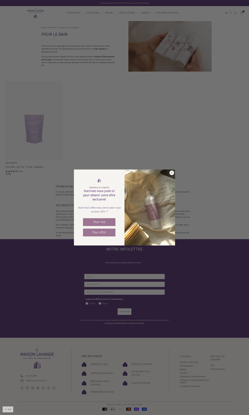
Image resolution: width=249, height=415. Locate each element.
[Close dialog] (172, 173)
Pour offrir (99, 232)
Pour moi (99, 222)
